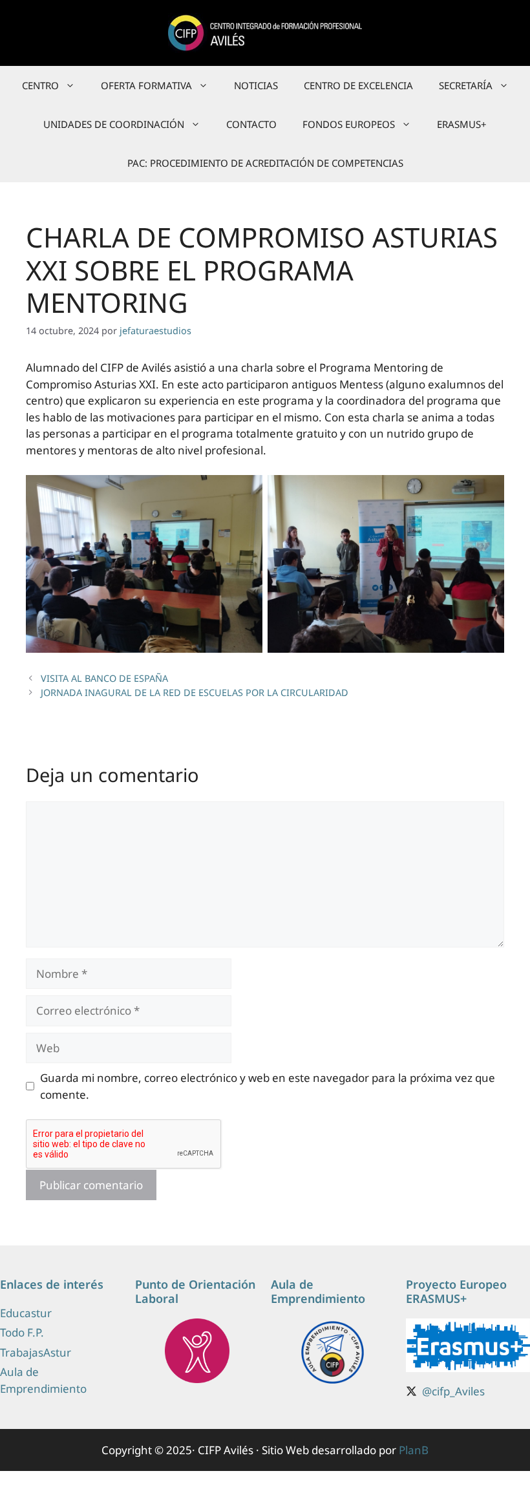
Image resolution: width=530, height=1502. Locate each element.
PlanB (414, 1450)
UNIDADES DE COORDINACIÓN (113, 124)
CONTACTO (251, 124)
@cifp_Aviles (453, 1391)
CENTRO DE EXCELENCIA (358, 85)
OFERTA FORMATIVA (146, 85)
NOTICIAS (256, 85)
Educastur (26, 1313)
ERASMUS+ (462, 124)
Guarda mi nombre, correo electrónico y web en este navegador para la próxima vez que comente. (267, 1086)
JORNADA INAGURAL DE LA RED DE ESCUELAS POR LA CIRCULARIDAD (194, 692)
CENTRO (40, 85)
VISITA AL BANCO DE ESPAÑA (104, 678)
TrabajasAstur (35, 1352)
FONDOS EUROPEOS (348, 124)
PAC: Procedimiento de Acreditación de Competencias (265, 162)
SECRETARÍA (466, 85)
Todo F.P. (22, 1332)
